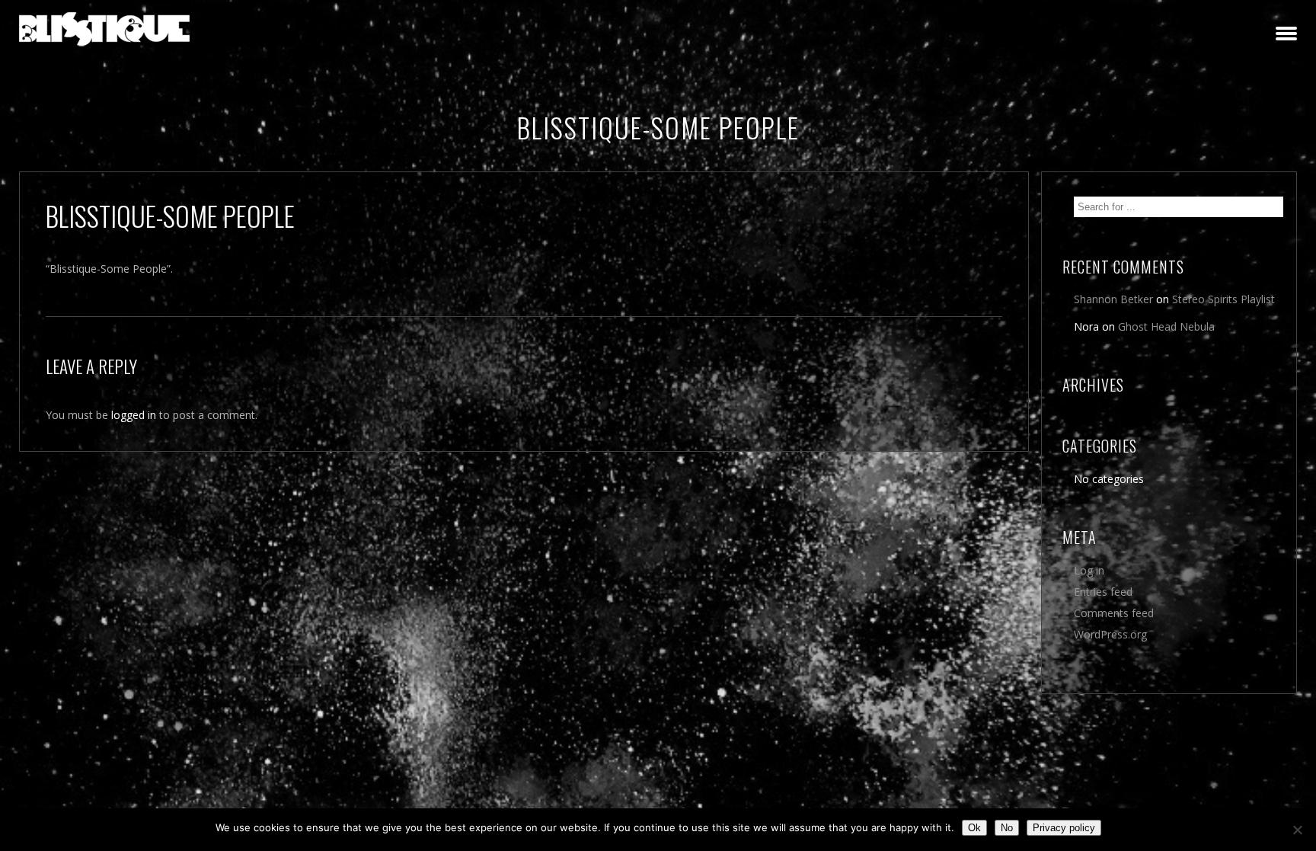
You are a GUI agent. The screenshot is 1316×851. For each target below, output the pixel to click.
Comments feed (1114, 613)
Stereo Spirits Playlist (1223, 299)
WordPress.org (1110, 634)
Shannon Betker (1113, 299)
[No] (1297, 829)
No (1007, 827)
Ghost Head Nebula (1166, 326)
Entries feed (1103, 591)
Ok (974, 827)
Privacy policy (1064, 827)
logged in (133, 415)
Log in (1089, 570)
